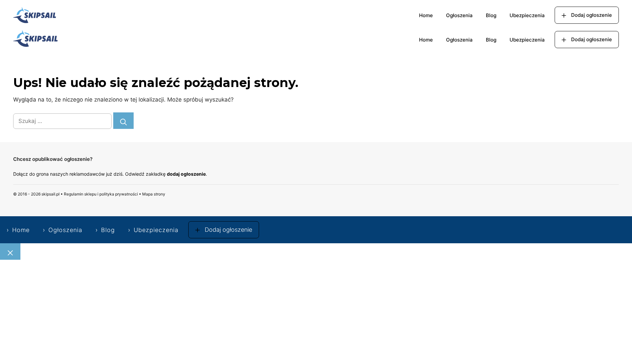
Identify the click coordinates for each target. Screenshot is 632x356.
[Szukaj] (123, 120)
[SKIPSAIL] (35, 39)
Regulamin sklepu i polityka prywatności (101, 194)
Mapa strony (153, 194)
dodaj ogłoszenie (186, 174)
